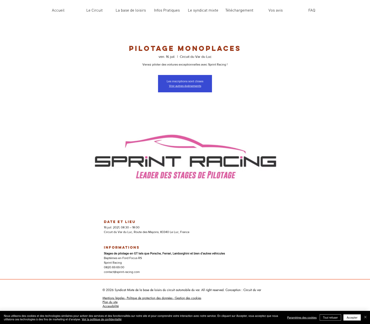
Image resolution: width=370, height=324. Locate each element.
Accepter (352, 317)
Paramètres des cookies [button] (302, 317)
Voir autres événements (185, 86)
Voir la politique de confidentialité (102, 319)
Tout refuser (330, 317)
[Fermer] (365, 317)
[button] (94, 10)
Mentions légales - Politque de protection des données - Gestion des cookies (152, 298)
